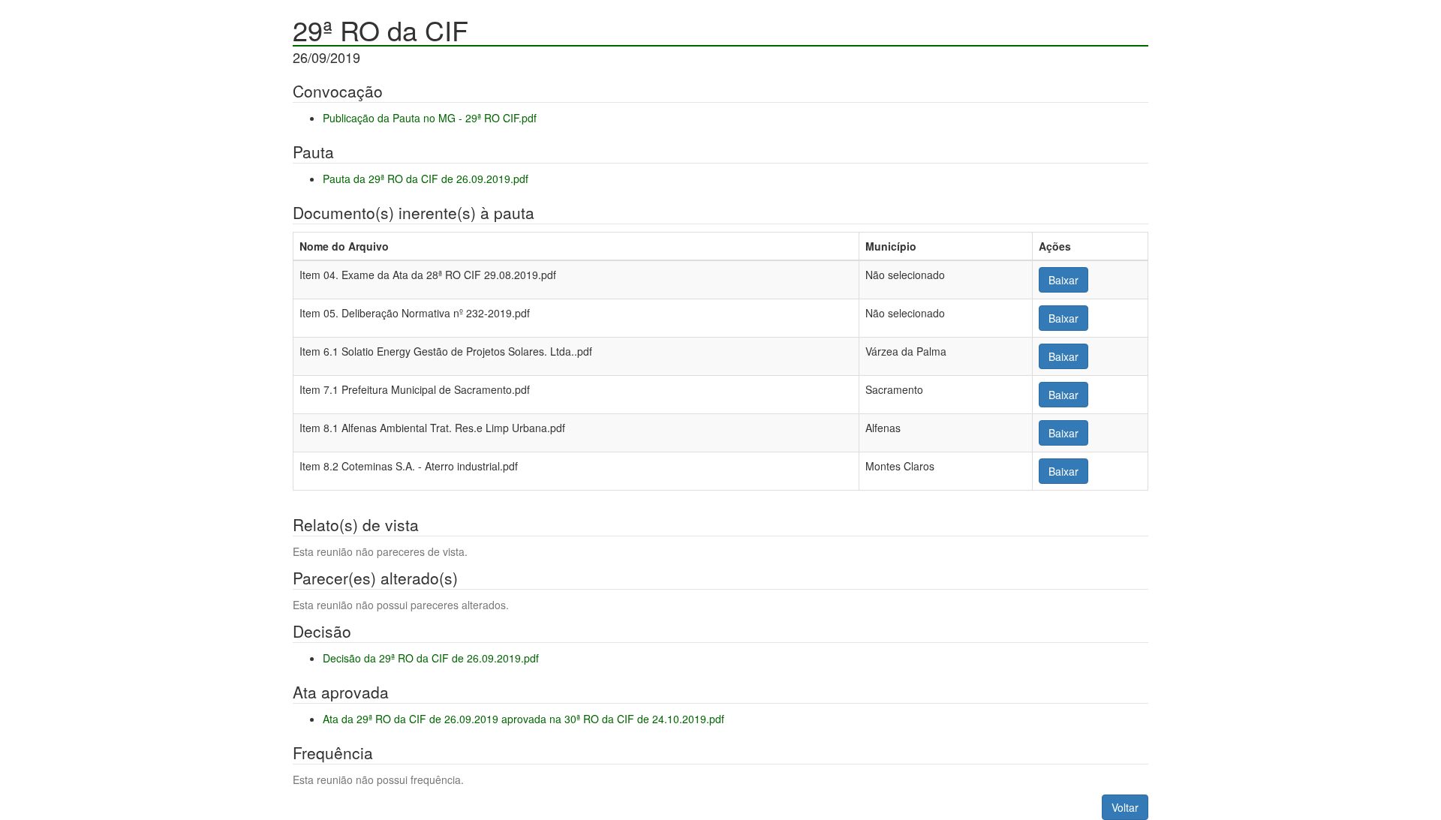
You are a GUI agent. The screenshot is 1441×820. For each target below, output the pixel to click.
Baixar (1063, 279)
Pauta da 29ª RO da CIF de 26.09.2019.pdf (425, 178)
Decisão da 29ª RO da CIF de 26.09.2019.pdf (431, 657)
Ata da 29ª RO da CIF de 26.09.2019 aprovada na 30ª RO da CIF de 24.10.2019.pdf (523, 718)
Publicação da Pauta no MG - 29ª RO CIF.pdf (430, 117)
